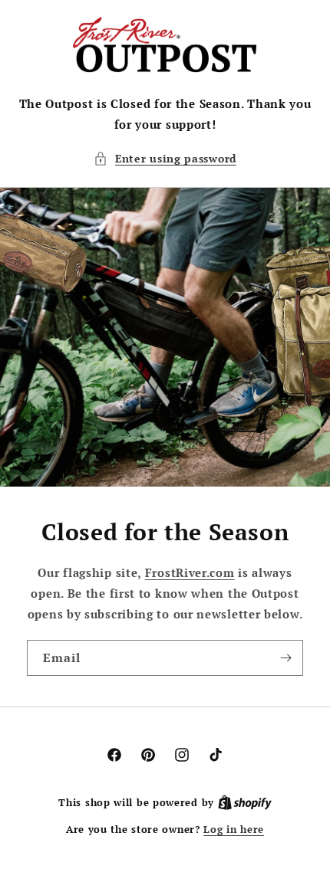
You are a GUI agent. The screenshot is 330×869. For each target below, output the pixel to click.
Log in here (233, 829)
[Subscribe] (285, 658)
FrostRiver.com (190, 572)
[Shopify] (245, 802)
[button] (165, 158)
